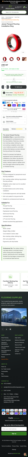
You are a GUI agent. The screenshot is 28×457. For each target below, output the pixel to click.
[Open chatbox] (25, 454)
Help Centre (18, 337)
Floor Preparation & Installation (6, 351)
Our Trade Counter (5, 369)
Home (2, 17)
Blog (2, 373)
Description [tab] (6, 129)
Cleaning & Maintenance (4, 343)
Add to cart (19, 87)
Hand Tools (17, 17)
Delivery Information (20, 340)
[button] (24, 7)
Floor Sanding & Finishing (5, 347)
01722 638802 (7, 383)
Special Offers (4, 359)
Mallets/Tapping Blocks (6, 18)
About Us (3, 366)
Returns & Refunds (19, 342)
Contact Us (17, 353)
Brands (3, 356)
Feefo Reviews (4, 376)
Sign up (14, 433)
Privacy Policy (15, 446)
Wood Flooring (4, 337)
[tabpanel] (14, 198)
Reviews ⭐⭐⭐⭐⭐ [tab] (17, 129)
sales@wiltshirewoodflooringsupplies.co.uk (14, 387)
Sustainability (4, 371)
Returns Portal (18, 345)
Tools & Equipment (9, 17)
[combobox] (14, 12)
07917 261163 (7, 390)
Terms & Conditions (6, 446)
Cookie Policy (23, 446)
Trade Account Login (20, 347)
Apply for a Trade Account (19, 350)
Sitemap (14, 449)
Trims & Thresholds (6, 340)
